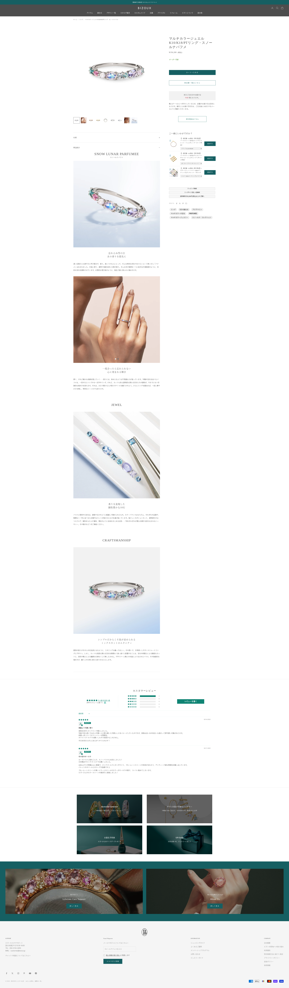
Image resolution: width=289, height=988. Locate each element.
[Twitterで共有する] (180, 203)
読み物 (200, 13)
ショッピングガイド (198, 943)
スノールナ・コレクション (201, 217)
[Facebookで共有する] (177, 203)
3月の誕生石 (184, 209)
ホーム (75, 19)
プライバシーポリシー (272, 958)
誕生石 (99, 13)
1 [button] (115, 359)
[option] (116, 319)
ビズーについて (187, 13)
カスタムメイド (139, 13)
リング (81, 19)
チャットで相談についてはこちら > (17, 956)
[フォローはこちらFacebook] (6, 973)
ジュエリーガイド (197, 958)
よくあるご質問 (196, 947)
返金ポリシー (269, 961)
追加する (210, 144)
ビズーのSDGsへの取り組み (274, 947)
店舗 (151, 13)
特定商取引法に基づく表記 (273, 954)
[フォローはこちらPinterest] (24, 973)
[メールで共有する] (186, 203)
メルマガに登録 (113, 961)
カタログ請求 (125, 13)
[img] (83, 720)
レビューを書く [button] (190, 701)
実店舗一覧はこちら (192, 83)
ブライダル (161, 13)
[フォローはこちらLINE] (36, 973)
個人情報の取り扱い (113, 955)
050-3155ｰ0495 (15, 948)
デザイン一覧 (111, 13)
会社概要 (267, 943)
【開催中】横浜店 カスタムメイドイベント (144, 2)
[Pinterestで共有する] (183, 203)
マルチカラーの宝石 (178, 213)
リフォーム (174, 13)
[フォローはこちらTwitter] (12, 973)
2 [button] (118, 359)
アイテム (90, 13)
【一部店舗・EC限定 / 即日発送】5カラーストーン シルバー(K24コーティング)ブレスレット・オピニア (190, 170)
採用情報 (267, 965)
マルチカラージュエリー (179, 217)
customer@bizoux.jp (18, 951)
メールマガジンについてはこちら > (115, 943)
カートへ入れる (192, 72)
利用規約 (267, 950)
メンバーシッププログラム (200, 950)
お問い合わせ (195, 954)
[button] (132, 696)
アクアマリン (197, 209)
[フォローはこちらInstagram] (18, 973)
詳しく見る (74, 906)
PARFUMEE (193, 213)
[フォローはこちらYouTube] (30, 973)
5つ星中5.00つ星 (104, 700)
